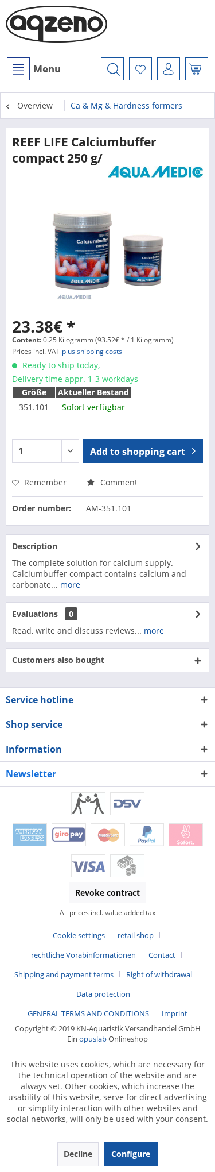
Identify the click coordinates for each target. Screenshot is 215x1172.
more (69, 584)
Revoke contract (107, 892)
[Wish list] (140, 68)
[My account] (168, 68)
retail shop (136, 935)
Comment (118, 482)
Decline (78, 1153)
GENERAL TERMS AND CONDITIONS (88, 1013)
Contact (161, 955)
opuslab (93, 1039)
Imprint (174, 1013)
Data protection (103, 994)
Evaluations (35, 613)
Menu (47, 68)
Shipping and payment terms (64, 974)
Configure (130, 1153)
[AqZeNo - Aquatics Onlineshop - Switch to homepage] (57, 29)
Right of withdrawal (159, 974)
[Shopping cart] (196, 68)
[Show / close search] (112, 68)
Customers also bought (58, 659)
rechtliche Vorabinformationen (83, 955)
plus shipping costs (92, 351)
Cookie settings (79, 935)
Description (34, 546)
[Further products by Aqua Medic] (156, 176)
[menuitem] (33, 68)
